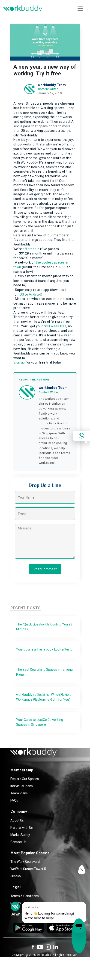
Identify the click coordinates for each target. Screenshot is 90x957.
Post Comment (45, 569)
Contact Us (18, 842)
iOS (21, 294)
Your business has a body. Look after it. (44, 649)
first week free (55, 326)
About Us (17, 820)
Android (35, 294)
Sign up (19, 362)
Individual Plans (21, 786)
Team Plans (19, 793)
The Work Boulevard (25, 862)
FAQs (14, 800)
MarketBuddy (20, 835)
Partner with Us (21, 827)
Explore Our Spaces (24, 779)
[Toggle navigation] (80, 8)
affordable (31, 249)
